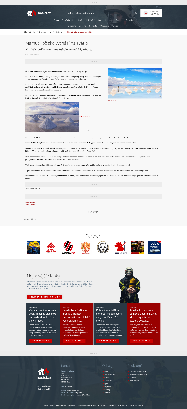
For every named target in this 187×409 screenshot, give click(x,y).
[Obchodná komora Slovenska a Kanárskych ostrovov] (161, 247)
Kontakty (133, 377)
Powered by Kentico (136, 405)
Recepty (119, 20)
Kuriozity (115, 26)
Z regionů (72, 26)
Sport (100, 20)
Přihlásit (159, 7)
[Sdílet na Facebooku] (32, 219)
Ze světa (82, 26)
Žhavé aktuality (68, 20)
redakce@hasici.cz (83, 395)
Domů (56, 20)
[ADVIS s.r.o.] (92, 247)
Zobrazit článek (40, 341)
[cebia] (144, 247)
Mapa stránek (134, 380)
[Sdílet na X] (36, 219)
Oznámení (104, 26)
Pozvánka (93, 26)
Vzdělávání (90, 20)
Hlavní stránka (29, 32)
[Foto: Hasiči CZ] (135, 83)
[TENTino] (40, 247)
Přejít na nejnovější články (44, 297)
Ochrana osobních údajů (138, 371)
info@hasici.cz (79, 393)
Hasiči (80, 20)
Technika (129, 20)
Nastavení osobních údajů (139, 374)
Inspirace (109, 20)
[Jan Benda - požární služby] (127, 247)
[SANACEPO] (57, 247)
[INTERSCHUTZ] (109, 247)
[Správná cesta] (75, 247)
